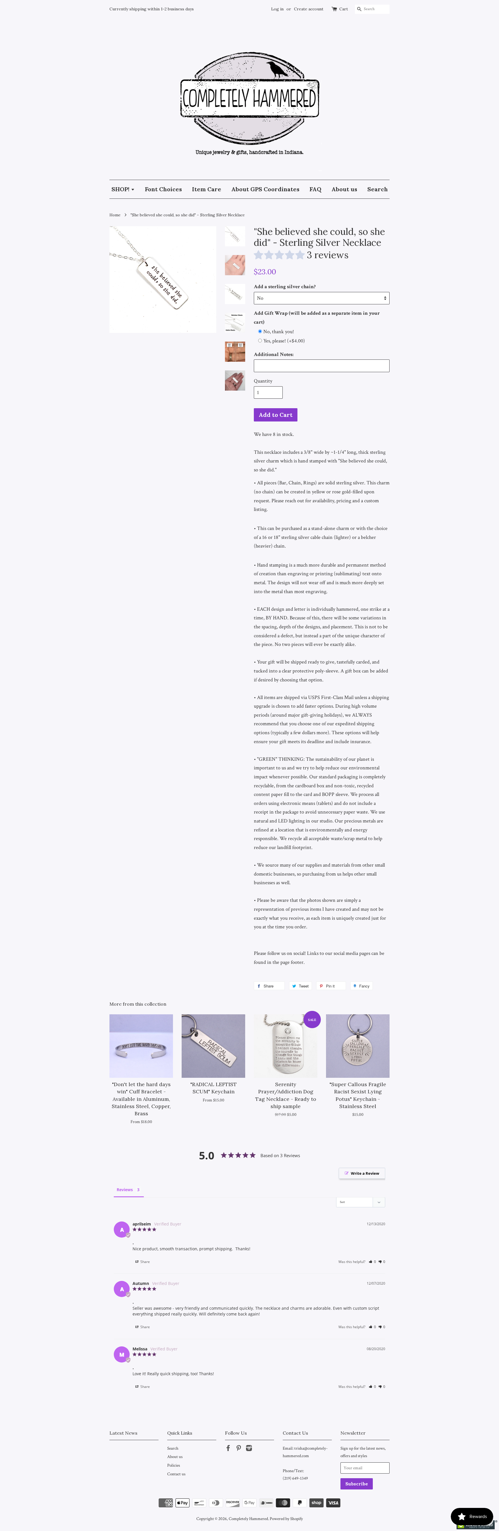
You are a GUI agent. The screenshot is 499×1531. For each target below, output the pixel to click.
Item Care (206, 189)
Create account (308, 9)
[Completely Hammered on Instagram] (249, 1449)
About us (344, 189)
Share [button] (144, 1261)
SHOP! (121, 189)
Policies (173, 1465)
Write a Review (365, 1173)
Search (377, 189)
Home (114, 215)
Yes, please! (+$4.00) (284, 341)
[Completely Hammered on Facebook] (228, 1449)
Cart (343, 9)
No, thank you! (278, 331)
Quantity (263, 381)
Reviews (125, 1189)
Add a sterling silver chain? (285, 286)
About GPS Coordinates (265, 189)
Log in (277, 9)
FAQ (315, 189)
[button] (372, 1261)
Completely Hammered (248, 1518)
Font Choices (163, 189)
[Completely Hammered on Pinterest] (238, 1449)
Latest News (123, 1433)
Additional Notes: (274, 354)
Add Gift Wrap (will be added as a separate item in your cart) (317, 317)
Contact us (176, 1474)
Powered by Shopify (286, 1518)
